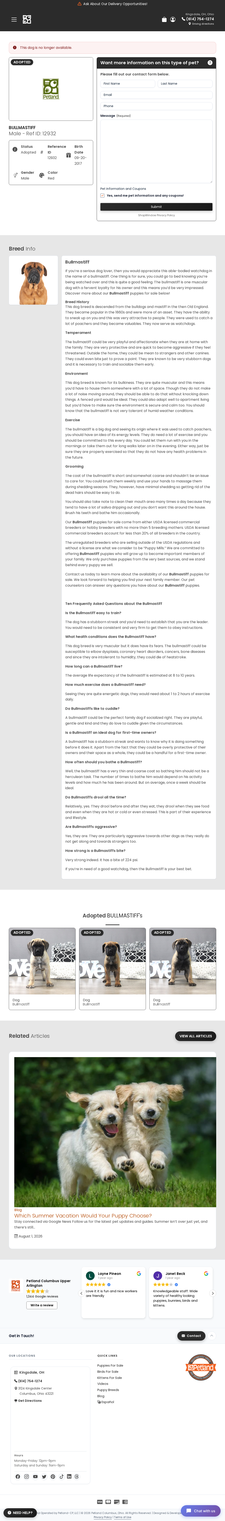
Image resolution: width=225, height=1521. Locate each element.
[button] (212, 1293)
